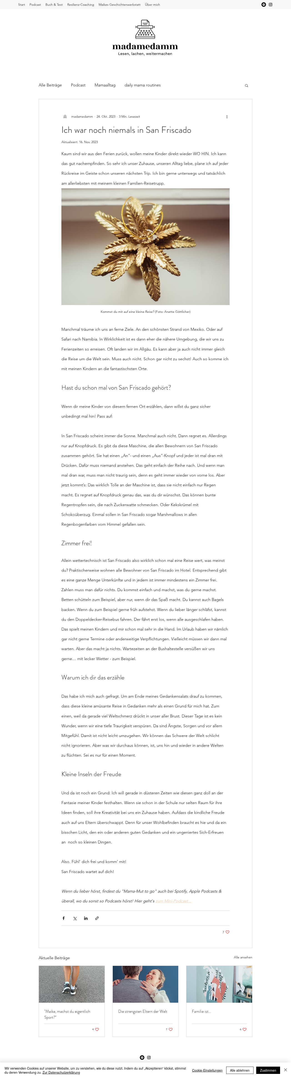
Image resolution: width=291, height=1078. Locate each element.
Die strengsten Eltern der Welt (142, 1011)
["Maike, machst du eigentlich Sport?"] (72, 984)
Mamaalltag (105, 85)
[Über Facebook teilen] (63, 918)
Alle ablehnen (240, 1070)
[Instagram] (270, 4)
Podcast (78, 85)
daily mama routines (143, 85)
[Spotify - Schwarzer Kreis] (263, 4)
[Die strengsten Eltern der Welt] (145, 984)
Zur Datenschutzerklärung (61, 1072)
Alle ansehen (243, 957)
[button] (246, 85)
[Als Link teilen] (97, 918)
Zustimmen (268, 1070)
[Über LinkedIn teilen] (86, 918)
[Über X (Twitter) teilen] (75, 918)
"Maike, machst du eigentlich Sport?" (67, 1014)
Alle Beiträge (50, 85)
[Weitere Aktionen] (227, 116)
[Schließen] (285, 1070)
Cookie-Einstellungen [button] (207, 1070)
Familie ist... (201, 1011)
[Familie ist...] (219, 984)
